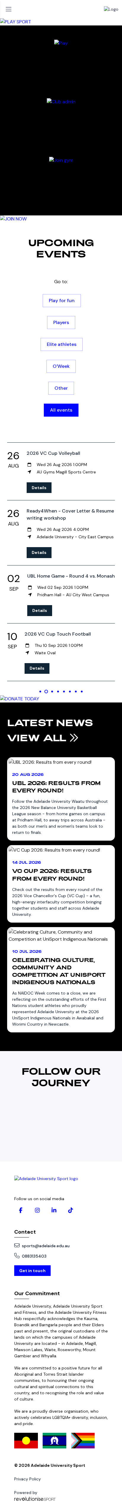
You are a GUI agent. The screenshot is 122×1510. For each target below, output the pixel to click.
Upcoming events (61, 248)
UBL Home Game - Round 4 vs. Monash (71, 576)
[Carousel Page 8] (82, 691)
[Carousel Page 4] (58, 691)
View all (38, 737)
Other (61, 388)
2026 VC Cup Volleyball (53, 453)
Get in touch (32, 1270)
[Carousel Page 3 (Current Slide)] (52, 691)
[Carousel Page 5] (64, 691)
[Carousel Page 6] (70, 691)
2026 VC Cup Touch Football (58, 634)
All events (61, 410)
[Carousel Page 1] (40, 691)
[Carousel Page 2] (46, 691)
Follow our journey (61, 1076)
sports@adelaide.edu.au (46, 1245)
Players (61, 322)
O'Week (61, 366)
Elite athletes (61, 344)
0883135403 (34, 1256)
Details (39, 487)
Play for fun (62, 300)
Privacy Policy (27, 1479)
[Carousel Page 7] (76, 691)
